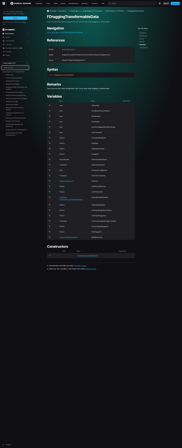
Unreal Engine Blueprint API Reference (14, 125)
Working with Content (13, 81)
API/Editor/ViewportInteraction (72, 32)
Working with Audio (12, 101)
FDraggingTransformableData (87, 255)
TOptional (63, 197)
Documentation (63, 11)
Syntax (142, 39)
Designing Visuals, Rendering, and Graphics (16, 88)
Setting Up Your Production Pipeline (14, 109)
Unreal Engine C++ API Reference (16, 129)
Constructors (144, 47)
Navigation (143, 33)
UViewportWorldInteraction (68, 237)
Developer (53, 11)
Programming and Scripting (14, 92)
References (143, 36)
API (48, 32)
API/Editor (55, 32)
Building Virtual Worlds (13, 84)
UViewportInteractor (66, 181)
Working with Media (12, 104)
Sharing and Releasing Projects (15, 118)
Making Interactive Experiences (16, 95)
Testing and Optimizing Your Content (15, 114)
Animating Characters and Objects (16, 98)
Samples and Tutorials (13, 121)
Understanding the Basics (14, 78)
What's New (9, 75)
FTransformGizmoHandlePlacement (71, 199)
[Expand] (4, 75)
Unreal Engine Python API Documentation (14, 134)
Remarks (142, 41)
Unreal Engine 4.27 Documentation (13, 72)
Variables (143, 44)
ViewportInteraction (68, 49)
